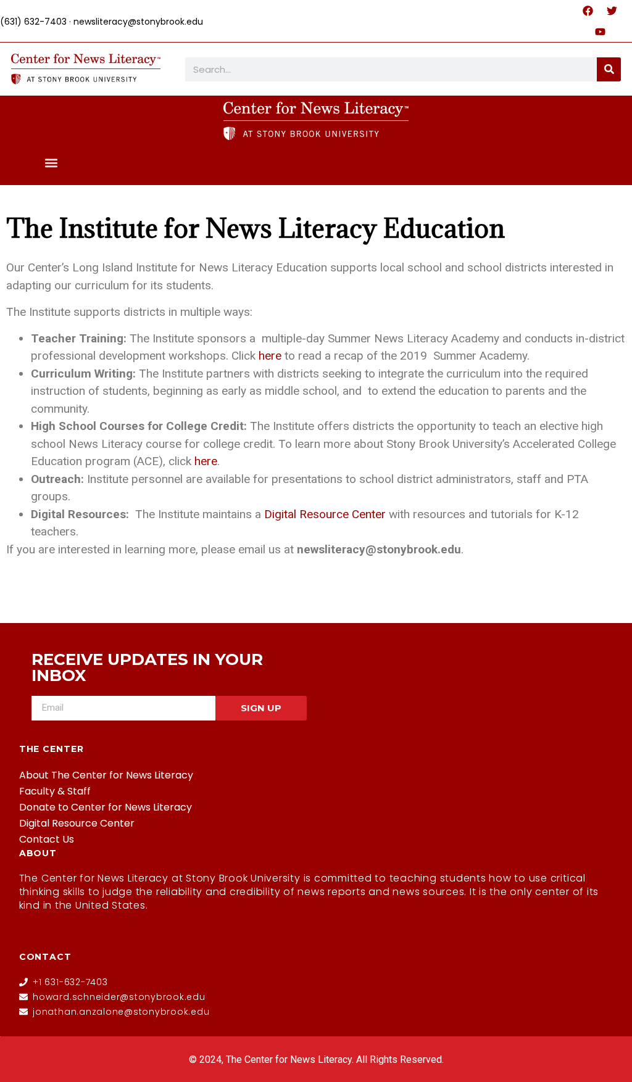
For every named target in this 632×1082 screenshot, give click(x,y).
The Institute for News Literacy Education (255, 228)
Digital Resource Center (77, 823)
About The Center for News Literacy (106, 775)
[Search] (609, 69)
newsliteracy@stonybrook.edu (138, 21)
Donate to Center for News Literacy (105, 807)
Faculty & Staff (55, 791)
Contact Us (46, 839)
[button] (51, 162)
